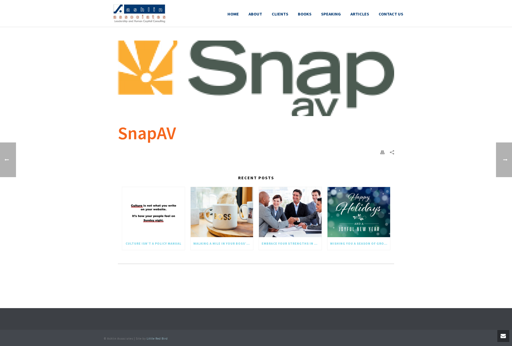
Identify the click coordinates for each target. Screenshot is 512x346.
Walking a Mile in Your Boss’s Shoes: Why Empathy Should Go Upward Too (223, 243)
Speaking (331, 14)
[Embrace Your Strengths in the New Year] (290, 212)
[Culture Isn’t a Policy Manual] (153, 212)
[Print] (382, 152)
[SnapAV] (256, 78)
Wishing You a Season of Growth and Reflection (360, 243)
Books (304, 14)
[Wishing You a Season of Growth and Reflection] (358, 212)
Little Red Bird (157, 338)
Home (233, 14)
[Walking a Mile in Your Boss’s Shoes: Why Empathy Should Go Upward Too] (222, 212)
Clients (280, 14)
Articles (359, 14)
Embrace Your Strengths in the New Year (292, 243)
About (255, 14)
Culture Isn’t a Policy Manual (153, 243)
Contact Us (391, 14)
